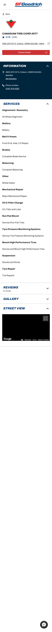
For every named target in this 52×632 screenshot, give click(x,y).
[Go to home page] (28, 4)
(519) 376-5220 (12, 89)
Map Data (28, 340)
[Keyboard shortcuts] (22, 340)
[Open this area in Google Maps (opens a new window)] (7, 339)
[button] (44, 625)
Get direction (11, 79)
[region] (26, 327)
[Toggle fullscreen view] (45, 318)
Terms (35, 340)
